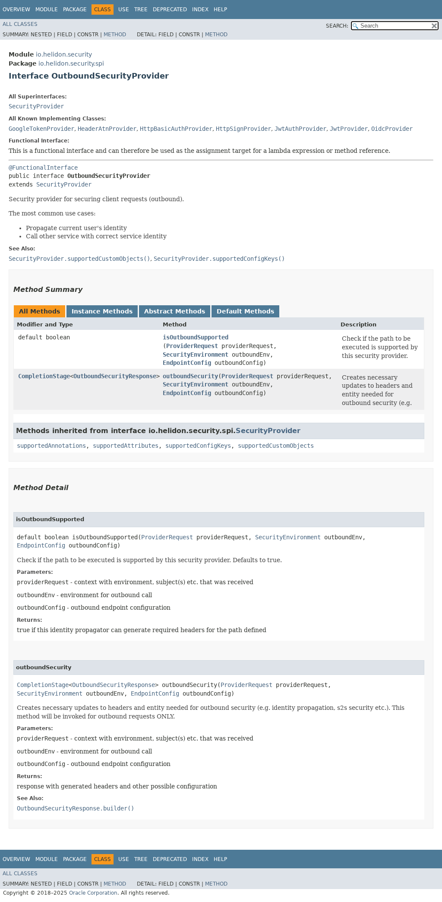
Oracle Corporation (93, 893)
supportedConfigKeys (198, 445)
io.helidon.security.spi (71, 63)
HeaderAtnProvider (107, 128)
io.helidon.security (64, 54)
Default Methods (245, 311)
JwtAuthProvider (300, 128)
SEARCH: (337, 26)
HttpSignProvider (243, 128)
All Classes (20, 24)
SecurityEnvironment (195, 354)
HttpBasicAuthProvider (176, 128)
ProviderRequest (192, 345)
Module (46, 9)
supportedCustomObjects (276, 445)
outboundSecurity (190, 376)
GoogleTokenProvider (41, 128)
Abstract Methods (174, 311)
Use (123, 9)
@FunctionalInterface (43, 167)
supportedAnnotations (51, 445)
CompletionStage (44, 376)
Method (115, 35)
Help (220, 9)
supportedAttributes (125, 445)
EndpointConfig (187, 362)
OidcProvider (392, 128)
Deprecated (170, 9)
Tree (141, 9)
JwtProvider (349, 128)
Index (200, 9)
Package (75, 9)
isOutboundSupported (195, 337)
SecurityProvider (36, 106)
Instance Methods (102, 311)
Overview (16, 9)
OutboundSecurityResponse (114, 376)
